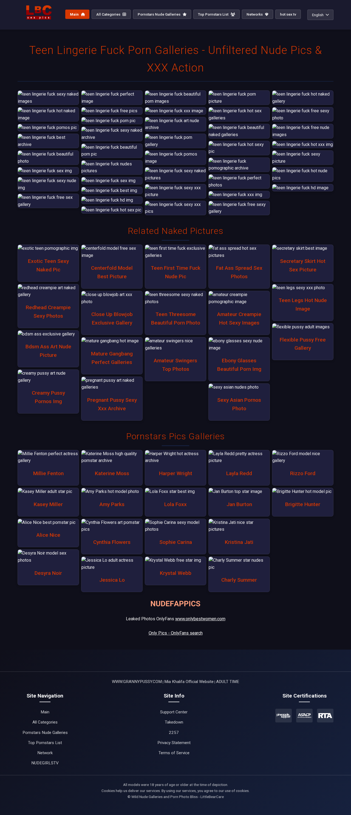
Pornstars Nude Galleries (159, 14)
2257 (174, 732)
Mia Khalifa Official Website (189, 681)
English (318, 15)
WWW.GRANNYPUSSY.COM (137, 681)
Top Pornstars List (213, 14)
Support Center (174, 712)
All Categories (108, 14)
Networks (255, 14)
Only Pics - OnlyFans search (176, 633)
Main (75, 14)
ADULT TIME (227, 681)
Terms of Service (173, 752)
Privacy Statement (174, 742)
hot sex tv (288, 14)
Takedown (174, 722)
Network (45, 752)
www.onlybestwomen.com (200, 618)
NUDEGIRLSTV (45, 763)
